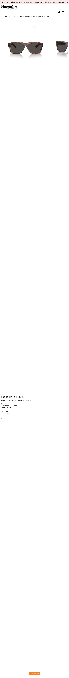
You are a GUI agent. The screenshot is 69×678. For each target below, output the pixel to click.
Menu (6, 12)
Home (16, 17)
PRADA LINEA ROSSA (12, 397)
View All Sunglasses (7, 17)
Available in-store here (7, 419)
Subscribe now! (34, 673)
